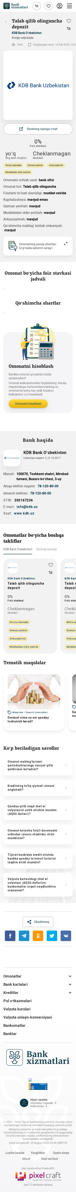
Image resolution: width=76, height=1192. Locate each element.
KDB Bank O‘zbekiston (27, 33)
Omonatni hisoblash (28, 403)
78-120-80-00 (48, 486)
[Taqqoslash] (37, 6)
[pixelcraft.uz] (38, 1175)
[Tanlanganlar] (48, 6)
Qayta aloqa (61, 1152)
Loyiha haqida (14, 1152)
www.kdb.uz (24, 513)
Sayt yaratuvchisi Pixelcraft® (38, 1168)
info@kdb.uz (27, 507)
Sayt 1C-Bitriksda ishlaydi (38, 1184)
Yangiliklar (38, 1152)
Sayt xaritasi (49, 1158)
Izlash (26, 1158)
